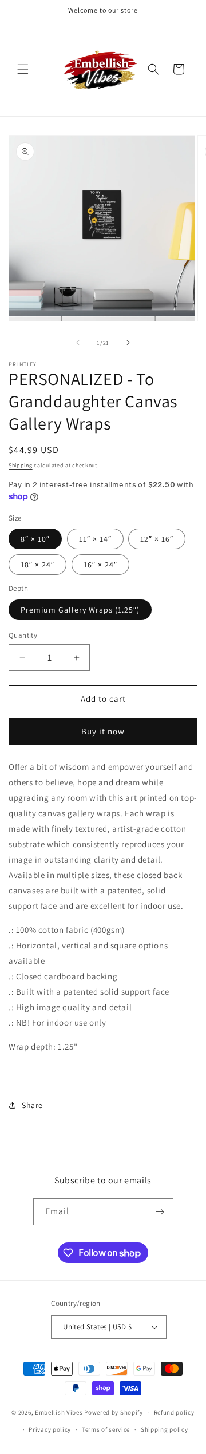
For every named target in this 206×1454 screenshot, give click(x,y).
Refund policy (174, 1412)
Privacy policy (50, 1429)
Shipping (21, 465)
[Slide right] (128, 342)
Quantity (23, 635)
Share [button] (32, 1105)
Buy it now (103, 731)
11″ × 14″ (95, 539)
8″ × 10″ (35, 539)
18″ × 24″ (37, 564)
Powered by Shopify (113, 1412)
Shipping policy (164, 1429)
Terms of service (106, 1429)
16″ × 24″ (100, 564)
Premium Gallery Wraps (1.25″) (80, 610)
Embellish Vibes (59, 1412)
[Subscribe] (160, 1211)
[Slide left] (77, 342)
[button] (22, 69)
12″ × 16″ (156, 539)
